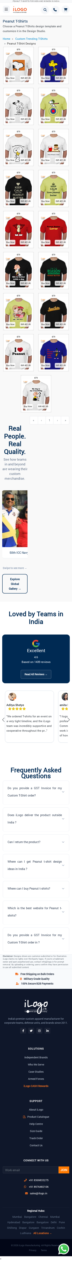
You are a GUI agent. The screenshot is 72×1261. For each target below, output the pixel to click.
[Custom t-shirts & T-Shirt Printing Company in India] (19, 9)
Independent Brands (36, 1057)
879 (18, 49)
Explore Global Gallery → (15, 583)
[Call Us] (55, 9)
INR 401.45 (26, 78)
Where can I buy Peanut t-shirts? (29, 888)
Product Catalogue (38, 1116)
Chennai (43, 1216)
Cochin (61, 1227)
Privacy (32, 1250)
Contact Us (36, 1145)
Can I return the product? (24, 842)
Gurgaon (34, 1227)
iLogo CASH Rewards (36, 1086)
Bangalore (30, 1216)
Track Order (36, 1138)
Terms (44, 1250)
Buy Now (10, 78)
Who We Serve (36, 1064)
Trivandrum (48, 1227)
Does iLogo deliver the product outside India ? (35, 818)
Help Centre (36, 1124)
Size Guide (36, 1131)
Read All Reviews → (36, 674)
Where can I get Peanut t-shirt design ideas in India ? (35, 865)
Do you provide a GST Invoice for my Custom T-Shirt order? (35, 791)
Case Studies (36, 1071)
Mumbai (17, 1216)
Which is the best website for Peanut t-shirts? (35, 911)
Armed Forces (36, 1079)
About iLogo (36, 1109)
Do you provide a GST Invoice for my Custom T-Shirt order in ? (35, 938)
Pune (62, 1222)
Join (64, 1170)
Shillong (12, 1227)
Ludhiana (25, 1233)
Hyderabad (13, 1222)
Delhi (54, 1222)
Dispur (23, 1227)
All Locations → (42, 1233)
